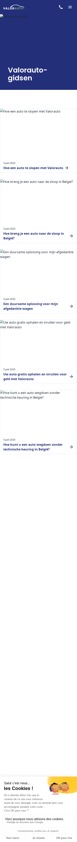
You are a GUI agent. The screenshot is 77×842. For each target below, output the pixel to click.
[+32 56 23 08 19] (61, 7)
